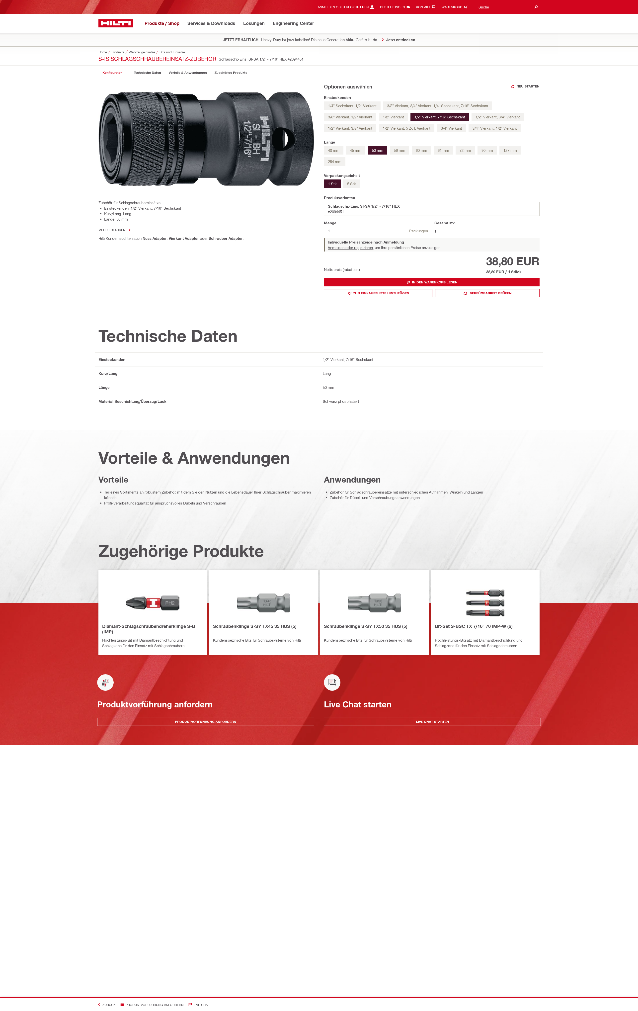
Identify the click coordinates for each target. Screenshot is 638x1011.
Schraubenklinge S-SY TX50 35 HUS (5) (365, 626)
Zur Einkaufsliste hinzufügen (381, 293)
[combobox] (507, 7)
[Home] (115, 23)
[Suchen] (536, 7)
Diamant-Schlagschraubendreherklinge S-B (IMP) (148, 628)
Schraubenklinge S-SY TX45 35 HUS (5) (254, 626)
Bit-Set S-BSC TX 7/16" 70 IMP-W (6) (473, 626)
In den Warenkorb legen (435, 282)
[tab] (112, 73)
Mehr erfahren (111, 230)
